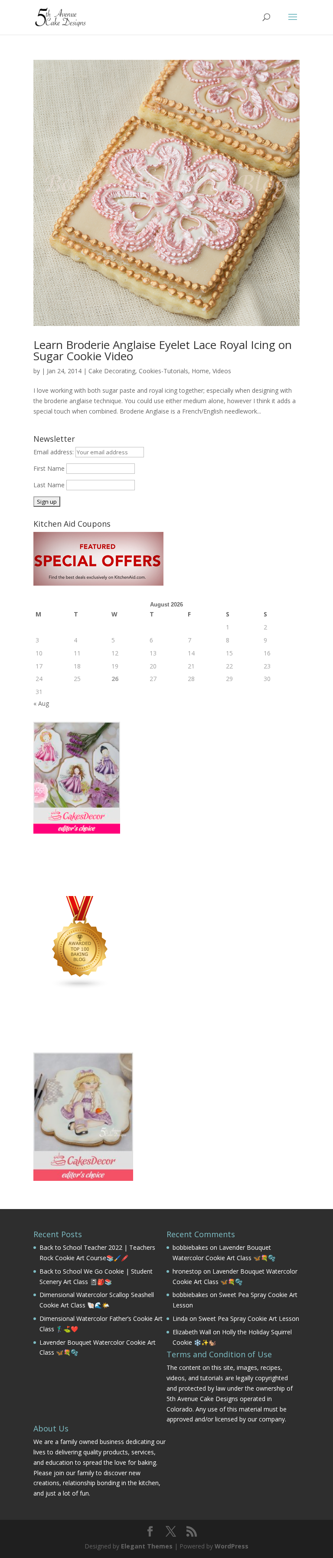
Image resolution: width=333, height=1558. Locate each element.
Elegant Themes (147, 1546)
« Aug (41, 703)
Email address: (54, 452)
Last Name (49, 485)
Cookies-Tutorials (163, 371)
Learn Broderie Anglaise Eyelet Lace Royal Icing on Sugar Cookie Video (162, 350)
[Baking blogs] (80, 987)
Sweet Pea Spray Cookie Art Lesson (249, 1318)
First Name (49, 468)
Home (200, 371)
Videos (221, 371)
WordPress (231, 1546)
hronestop (187, 1271)
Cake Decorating (111, 371)
